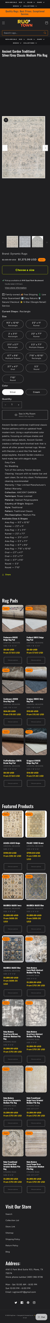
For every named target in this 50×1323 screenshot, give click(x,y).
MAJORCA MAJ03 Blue (35, 905)
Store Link (10, 1226)
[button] (3, 23)
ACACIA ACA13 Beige (11, 843)
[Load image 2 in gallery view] (24, 241)
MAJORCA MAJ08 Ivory (12, 905)
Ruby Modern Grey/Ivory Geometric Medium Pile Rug (12, 1100)
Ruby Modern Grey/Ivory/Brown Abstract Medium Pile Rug (12, 1035)
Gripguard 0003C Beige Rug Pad (34, 761)
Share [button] (8, 574)
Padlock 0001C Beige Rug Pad (35, 638)
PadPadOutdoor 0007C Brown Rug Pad (12, 761)
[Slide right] (45, 148)
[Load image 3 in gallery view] (37, 241)
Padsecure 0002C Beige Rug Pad (10, 638)
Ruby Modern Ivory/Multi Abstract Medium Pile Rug (35, 970)
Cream (36, 392)
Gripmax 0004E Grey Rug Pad (35, 700)
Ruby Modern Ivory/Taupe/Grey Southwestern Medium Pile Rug (35, 1165)
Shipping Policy (13, 1239)
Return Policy (12, 1245)
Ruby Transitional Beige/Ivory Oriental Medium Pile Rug (35, 1100)
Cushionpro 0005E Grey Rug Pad (10, 700)
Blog (8, 1252)
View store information (16, 288)
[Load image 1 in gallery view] (12, 241)
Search (9, 1214)
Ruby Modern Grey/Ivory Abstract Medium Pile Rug (35, 1034)
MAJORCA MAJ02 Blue (12, 968)
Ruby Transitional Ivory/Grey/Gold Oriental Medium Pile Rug (11, 1165)
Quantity (7, 399)
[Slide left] (4, 148)
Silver (13, 392)
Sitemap (9, 1233)
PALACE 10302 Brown (35, 843)
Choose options (13, 660)
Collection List (12, 1220)
